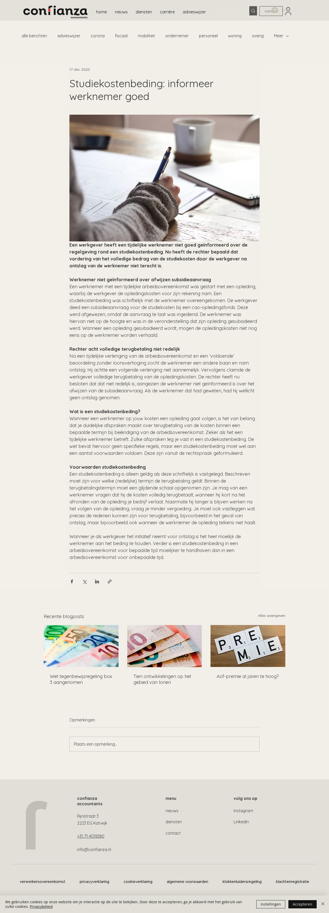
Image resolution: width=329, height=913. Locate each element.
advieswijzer (68, 35)
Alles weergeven (271, 615)
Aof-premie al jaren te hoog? (248, 676)
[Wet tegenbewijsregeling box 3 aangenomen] (81, 646)
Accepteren (302, 904)
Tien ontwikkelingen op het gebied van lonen (162, 679)
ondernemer (177, 35)
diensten (174, 821)
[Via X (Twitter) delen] (84, 581)
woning (235, 35)
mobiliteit (146, 35)
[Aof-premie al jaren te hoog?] (248, 646)
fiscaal (121, 35)
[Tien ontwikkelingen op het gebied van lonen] (164, 646)
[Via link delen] (109, 581)
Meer (278, 35)
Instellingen (271, 904)
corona (98, 35)
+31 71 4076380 (90, 836)
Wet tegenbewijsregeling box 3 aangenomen (81, 679)
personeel (208, 35)
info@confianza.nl (94, 849)
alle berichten (34, 35)
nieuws (172, 810)
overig (258, 35)
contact (173, 833)
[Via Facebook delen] (71, 581)
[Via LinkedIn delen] (97, 581)
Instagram (243, 810)
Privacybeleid (41, 906)
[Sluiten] (323, 904)
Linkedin (241, 821)
